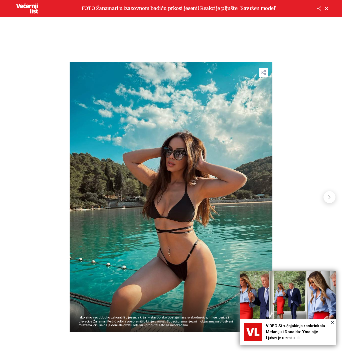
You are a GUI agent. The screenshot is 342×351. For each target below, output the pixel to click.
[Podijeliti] (319, 9)
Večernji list (27, 8)
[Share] (263, 72)
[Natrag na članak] (326, 9)
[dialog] (288, 308)
